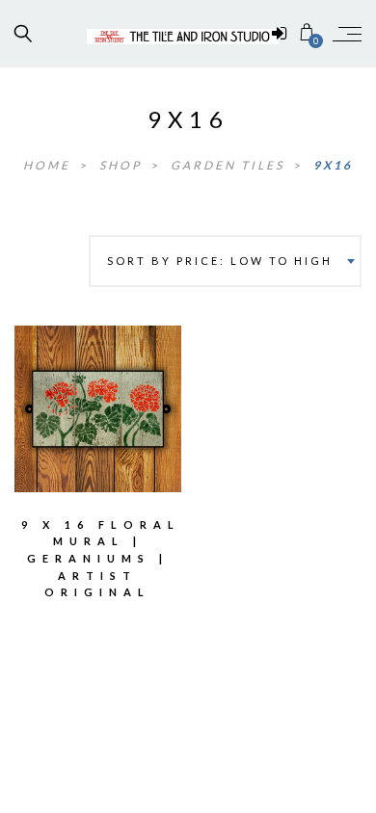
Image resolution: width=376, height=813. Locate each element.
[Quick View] (139, 396)
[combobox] (225, 261)
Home (49, 165)
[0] (307, 33)
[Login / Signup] (279, 33)
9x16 (333, 165)
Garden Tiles (230, 165)
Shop (123, 165)
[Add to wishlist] (56, 394)
